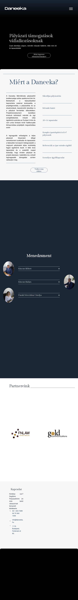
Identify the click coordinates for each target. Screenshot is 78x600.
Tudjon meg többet (39, 170)
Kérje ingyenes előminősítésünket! (39, 55)
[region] (39, 435)
